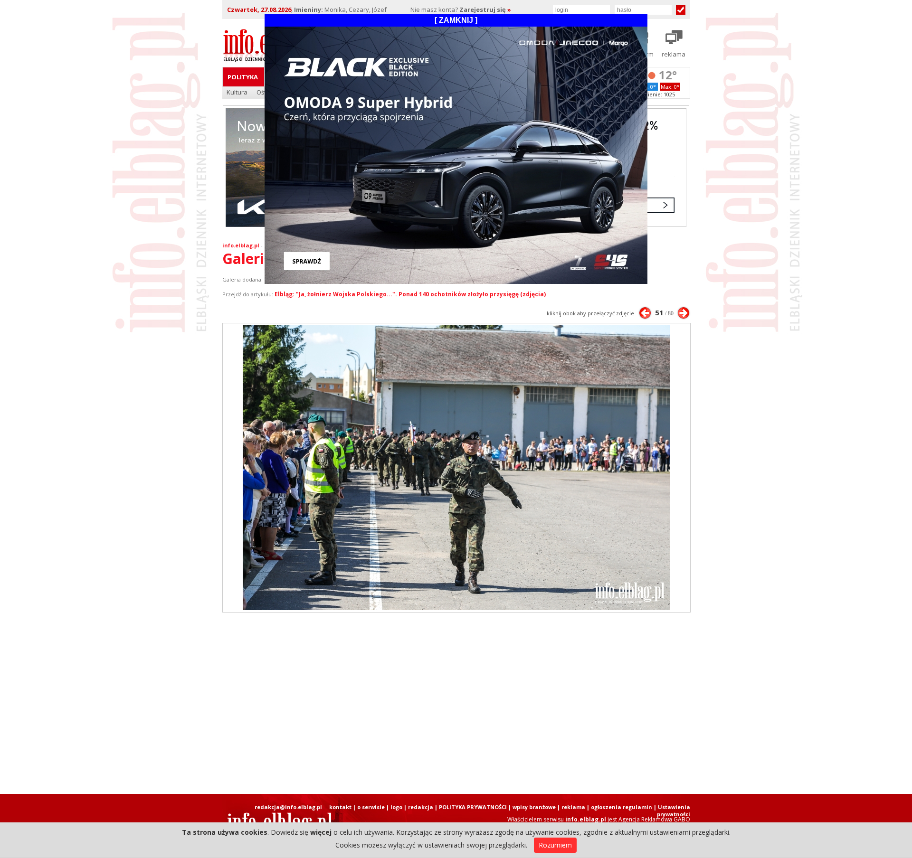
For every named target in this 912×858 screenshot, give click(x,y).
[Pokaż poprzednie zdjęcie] (645, 313)
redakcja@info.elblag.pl (288, 807)
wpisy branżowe (534, 807)
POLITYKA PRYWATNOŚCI (473, 807)
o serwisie (371, 807)
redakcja (420, 807)
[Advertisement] (456, 703)
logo (396, 807)
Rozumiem (555, 844)
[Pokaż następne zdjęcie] (683, 313)
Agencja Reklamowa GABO (654, 819)
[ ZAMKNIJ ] (456, 20)
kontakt (340, 807)
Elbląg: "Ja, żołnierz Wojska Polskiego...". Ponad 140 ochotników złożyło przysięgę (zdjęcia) (410, 294)
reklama (573, 807)
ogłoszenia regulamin (621, 807)
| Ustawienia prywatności (672, 810)
